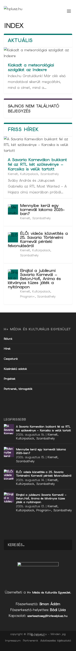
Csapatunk (11, 359)
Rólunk (8, 339)
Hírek (7, 348)
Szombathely (49, 174)
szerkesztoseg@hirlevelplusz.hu (47, 616)
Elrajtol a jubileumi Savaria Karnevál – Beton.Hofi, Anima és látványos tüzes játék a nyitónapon (34, 278)
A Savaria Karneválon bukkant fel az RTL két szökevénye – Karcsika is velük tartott (37, 164)
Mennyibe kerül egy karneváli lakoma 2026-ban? (42, 209)
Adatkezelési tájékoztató (55, 640)
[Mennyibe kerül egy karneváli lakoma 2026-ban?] (13, 209)
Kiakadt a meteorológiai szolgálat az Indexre (31, 67)
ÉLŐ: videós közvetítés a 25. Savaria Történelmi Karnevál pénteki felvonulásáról (38, 239)
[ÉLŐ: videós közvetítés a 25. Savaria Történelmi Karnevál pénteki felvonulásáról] (13, 237)
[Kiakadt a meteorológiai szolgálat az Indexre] (38, 53)
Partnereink (30, 640)
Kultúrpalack (29, 174)
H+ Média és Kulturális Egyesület (48, 592)
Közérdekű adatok (15, 369)
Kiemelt (13, 174)
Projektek (9, 379)
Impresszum (13, 640)
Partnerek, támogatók (18, 389)
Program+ (27, 297)
